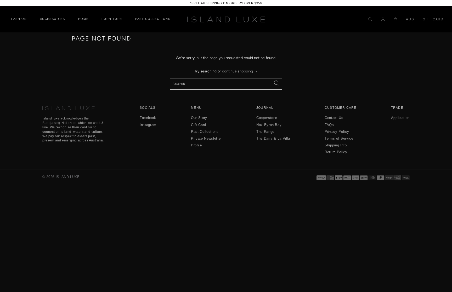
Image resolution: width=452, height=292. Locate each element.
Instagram (148, 125)
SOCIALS (147, 108)
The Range (265, 132)
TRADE (397, 108)
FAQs (329, 125)
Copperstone (266, 118)
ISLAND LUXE (68, 177)
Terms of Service (339, 138)
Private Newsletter (206, 138)
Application (400, 118)
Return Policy (336, 152)
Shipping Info (336, 145)
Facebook (148, 118)
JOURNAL (264, 108)
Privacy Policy (337, 132)
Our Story (199, 118)
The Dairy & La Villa (273, 138)
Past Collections (204, 132)
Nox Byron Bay (268, 125)
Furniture (111, 19)
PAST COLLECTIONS (152, 19)
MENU (196, 108)
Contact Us (334, 118)
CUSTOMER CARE (341, 108)
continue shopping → (240, 71)
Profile (196, 145)
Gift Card (433, 19)
